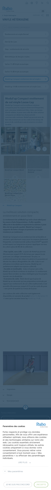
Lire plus (22, 462)
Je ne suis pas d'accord (18, 484)
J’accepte (41, 484)
